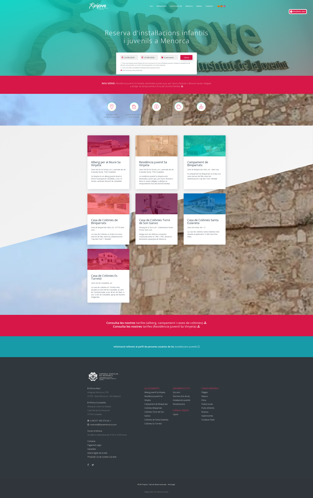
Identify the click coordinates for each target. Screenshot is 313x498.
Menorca (189, 6)
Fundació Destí (207, 419)
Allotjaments (162, 6)
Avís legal (171, 484)
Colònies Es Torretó (153, 423)
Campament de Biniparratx (156, 404)
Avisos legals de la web (97, 453)
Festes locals (207, 404)
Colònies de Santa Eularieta (156, 419)
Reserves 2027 (299, 11)
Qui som (176, 392)
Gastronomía (207, 415)
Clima (203, 400)
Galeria (199, 6)
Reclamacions (179, 404)
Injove (175, 414)
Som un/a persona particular (132, 70)
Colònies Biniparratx (153, 408)
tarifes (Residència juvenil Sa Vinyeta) (170, 326)
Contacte (209, 6)
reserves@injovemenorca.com (103, 424)
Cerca (186, 57)
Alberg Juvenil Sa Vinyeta (154, 392)
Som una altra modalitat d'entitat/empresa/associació (141, 68)
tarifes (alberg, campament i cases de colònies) (170, 323)
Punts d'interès (207, 408)
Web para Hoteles (162, 492)
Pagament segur (94, 445)
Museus (204, 412)
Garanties (91, 449)
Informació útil (176, 6)
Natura (204, 396)
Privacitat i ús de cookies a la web (101, 456)
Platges (204, 392)
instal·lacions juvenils (186, 346)
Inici (151, 6)
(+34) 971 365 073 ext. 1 (100, 420)
